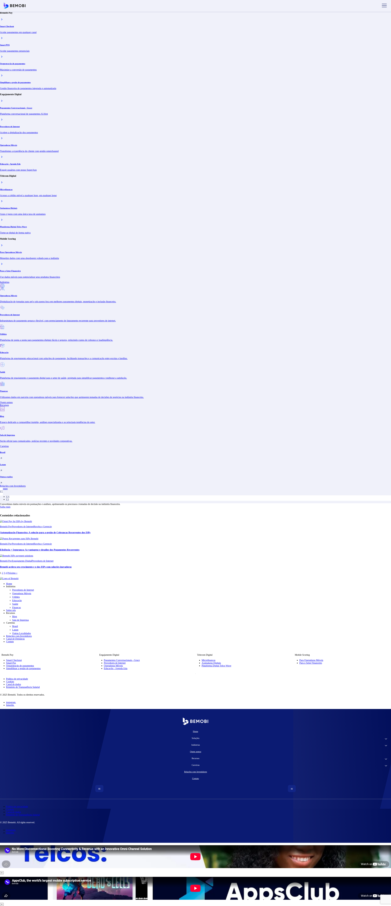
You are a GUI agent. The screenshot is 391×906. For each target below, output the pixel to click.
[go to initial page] (9, 578)
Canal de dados (13, 684)
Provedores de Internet (23, 526)
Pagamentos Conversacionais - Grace (122, 660)
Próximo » (12, 573)
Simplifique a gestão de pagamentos (23, 668)
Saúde (15, 604)
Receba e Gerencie (43, 526)
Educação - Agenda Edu (115, 668)
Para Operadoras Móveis (311, 660)
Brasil (15, 626)
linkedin (10, 705)
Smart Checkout (14, 660)
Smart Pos (11, 663)
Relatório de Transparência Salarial (23, 687)
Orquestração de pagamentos (20, 665)
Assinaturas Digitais (211, 663)
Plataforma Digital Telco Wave (216, 665)
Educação (17, 600)
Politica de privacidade (17, 679)
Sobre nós (11, 610)
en (7, 496)
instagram (10, 702)
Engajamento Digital (22, 561)
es (7, 499)
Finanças (16, 607)
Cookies (10, 681)
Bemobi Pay (6, 526)
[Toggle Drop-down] (386, 739)
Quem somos (195, 752)
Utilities (16, 597)
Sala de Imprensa (20, 620)
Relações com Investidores (19, 636)
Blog (14, 616)
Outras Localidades (21, 633)
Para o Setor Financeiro (310, 663)
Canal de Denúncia (15, 638)
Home (9, 583)
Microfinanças (208, 660)
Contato (10, 641)
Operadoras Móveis (21, 593)
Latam (15, 629)
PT (1, 491)
